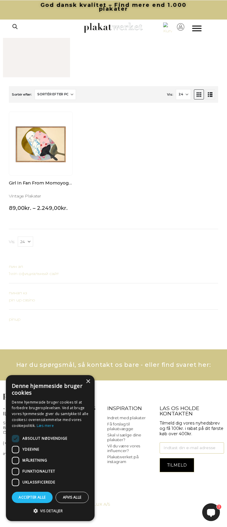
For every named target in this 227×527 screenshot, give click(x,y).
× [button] (88, 381)
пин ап (16, 266)
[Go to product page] (40, 143)
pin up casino (22, 300)
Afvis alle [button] (72, 497)
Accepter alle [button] (32, 497)
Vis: (170, 94)
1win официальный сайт (34, 273)
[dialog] (50, 448)
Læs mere (45, 425)
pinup (14, 319)
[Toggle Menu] (197, 28)
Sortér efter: (22, 94)
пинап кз (18, 292)
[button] (15, 26)
